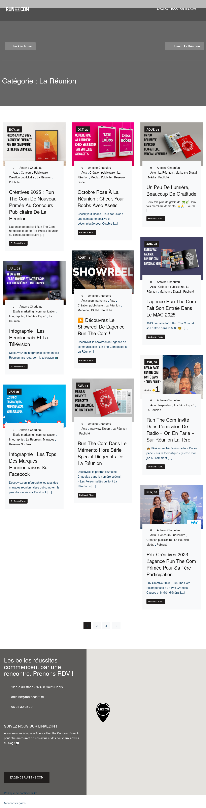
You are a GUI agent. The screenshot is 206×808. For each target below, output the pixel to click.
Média (95, 177)
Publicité (14, 182)
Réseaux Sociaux (20, 444)
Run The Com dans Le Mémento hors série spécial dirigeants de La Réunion (102, 453)
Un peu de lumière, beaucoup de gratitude (171, 190)
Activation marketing (94, 300)
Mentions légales (15, 803)
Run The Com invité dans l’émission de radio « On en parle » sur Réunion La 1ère (170, 429)
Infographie (16, 316)
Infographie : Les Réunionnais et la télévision (28, 337)
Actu (16, 172)
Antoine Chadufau (31, 168)
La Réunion (44, 177)
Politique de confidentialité (20, 793)
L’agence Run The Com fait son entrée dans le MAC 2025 (171, 308)
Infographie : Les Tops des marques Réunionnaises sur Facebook (32, 464)
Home (176, 46)
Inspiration (165, 405)
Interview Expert (36, 316)
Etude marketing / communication (34, 311)
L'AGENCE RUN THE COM (26, 777)
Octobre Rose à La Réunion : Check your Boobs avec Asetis (101, 198)
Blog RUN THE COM (183, 8)
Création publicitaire (21, 177)
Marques (48, 439)
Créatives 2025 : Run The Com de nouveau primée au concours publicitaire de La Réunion (33, 205)
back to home (22, 46)
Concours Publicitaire (34, 172)
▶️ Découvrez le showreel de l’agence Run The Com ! (101, 326)
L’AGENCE (162, 8)
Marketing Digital (186, 172)
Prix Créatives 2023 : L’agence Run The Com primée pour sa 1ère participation (171, 564)
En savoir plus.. (18, 243)
